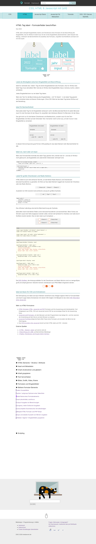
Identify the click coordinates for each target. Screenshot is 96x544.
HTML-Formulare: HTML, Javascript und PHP (32, 309)
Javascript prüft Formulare (26, 315)
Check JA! (42, 187)
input (26, 399)
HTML (25, 14)
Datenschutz (22, 527)
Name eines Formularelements (28, 396)
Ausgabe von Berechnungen (28, 402)
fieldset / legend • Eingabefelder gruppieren (30, 418)
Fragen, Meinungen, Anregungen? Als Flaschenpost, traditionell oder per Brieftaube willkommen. (62, 524)
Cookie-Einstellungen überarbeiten (28, 529)
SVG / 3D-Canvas (86, 15)
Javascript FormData (25, 319)
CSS (9, 14)
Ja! (43, 194)
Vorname (53, 129)
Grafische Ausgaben (28, 405)
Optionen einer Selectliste (30, 393)
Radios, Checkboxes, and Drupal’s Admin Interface (34, 334)
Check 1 (49, 187)
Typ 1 (48, 194)
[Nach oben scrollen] (52, 516)
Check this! (54, 219)
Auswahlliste (23, 390)
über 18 (63, 139)
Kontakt (27, 3)
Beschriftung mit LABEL (27, 332)
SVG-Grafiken (22, 280)
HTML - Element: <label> (27, 330)
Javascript (40, 14)
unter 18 (54, 139)
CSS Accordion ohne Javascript (30, 323)
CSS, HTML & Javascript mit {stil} (48, 8)
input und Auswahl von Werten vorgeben (32, 415)
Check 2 (56, 187)
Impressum (35, 3)
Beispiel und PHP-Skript (29, 411)
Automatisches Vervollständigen (31, 408)
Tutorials (71, 14)
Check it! (44, 219)
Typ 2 (54, 194)
